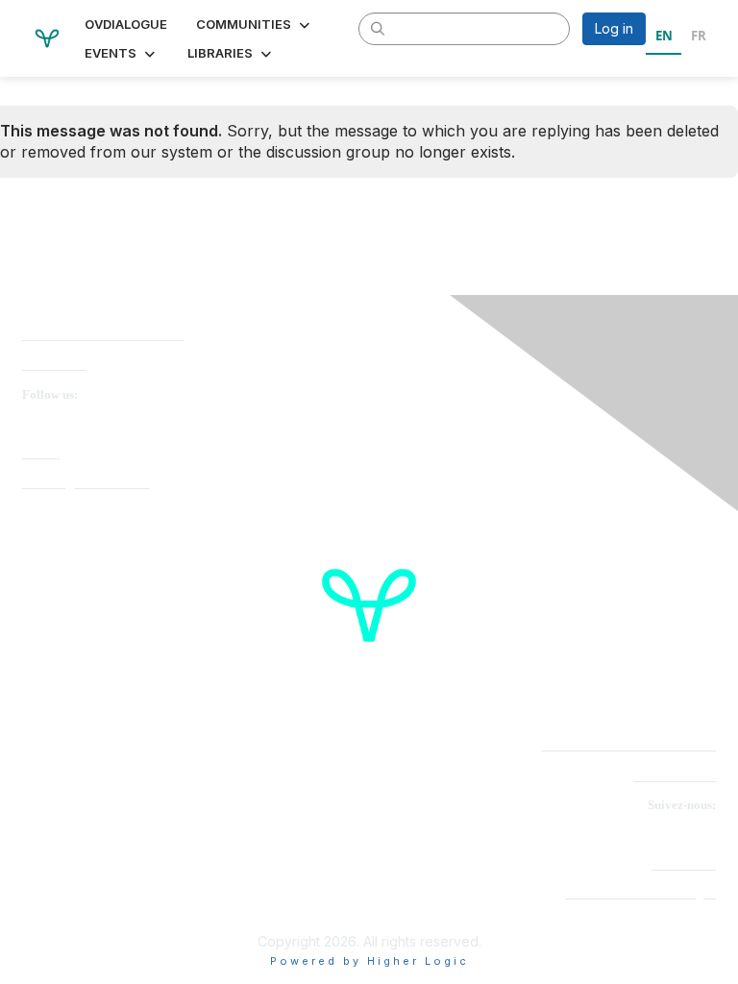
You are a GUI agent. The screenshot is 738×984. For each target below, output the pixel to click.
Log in (614, 28)
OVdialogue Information (86, 483)
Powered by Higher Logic (369, 961)
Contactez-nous (674, 776)
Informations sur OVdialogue (640, 893)
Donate (41, 453)
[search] (378, 27)
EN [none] (664, 35)
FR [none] (698, 35)
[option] (698, 38)
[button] (255, 24)
